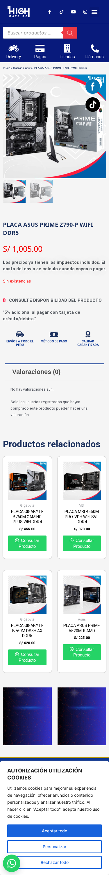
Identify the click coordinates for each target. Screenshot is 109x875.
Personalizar (54, 846)
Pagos (40, 56)
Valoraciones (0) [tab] (36, 371)
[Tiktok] (61, 11)
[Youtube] (73, 11)
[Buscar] (70, 33)
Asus (28, 68)
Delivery (13, 56)
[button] (94, 12)
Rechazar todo (55, 862)
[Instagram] (85, 11)
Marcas (17, 68)
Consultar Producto (29, 543)
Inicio (6, 68)
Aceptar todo (54, 830)
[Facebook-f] (49, 11)
